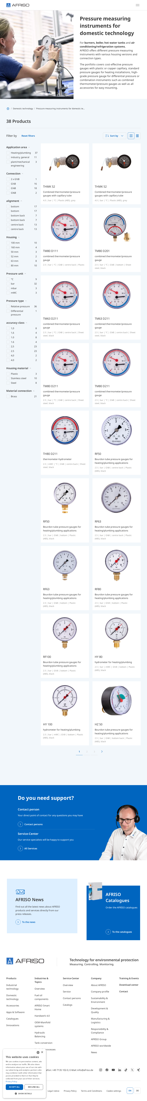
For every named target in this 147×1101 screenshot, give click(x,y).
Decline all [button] (34, 1087)
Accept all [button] (14, 1087)
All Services (30, 848)
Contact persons (33, 824)
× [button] (42, 1052)
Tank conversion (43, 1042)
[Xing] (138, 1070)
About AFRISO (98, 985)
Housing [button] (11, 237)
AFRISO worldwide (101, 1045)
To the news (28, 922)
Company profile (100, 991)
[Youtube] (113, 1070)
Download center (128, 984)
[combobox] (114, 135)
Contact (123, 991)
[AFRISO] (17, 5)
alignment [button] (12, 201)
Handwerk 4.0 (42, 1015)
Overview (40, 988)
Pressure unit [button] (14, 273)
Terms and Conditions (91, 1090)
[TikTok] (126, 1070)
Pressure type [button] (15, 300)
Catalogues (12, 1018)
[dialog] (24, 1073)
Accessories (12, 1005)
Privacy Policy (70, 1090)
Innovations (12, 1025)
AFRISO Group (99, 1039)
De (137, 1090)
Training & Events (129, 978)
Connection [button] (13, 173)
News (94, 1052)
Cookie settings (114, 1090)
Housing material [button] (17, 368)
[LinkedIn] (119, 1070)
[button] (24, 1093)
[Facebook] (107, 1070)
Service (67, 991)
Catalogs (67, 1004)
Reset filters (28, 135)
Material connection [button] (19, 390)
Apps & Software (15, 1012)
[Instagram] (100, 1070)
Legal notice (53, 1090)
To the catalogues (122, 931)
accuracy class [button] (15, 322)
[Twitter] (132, 1070)
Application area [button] (16, 147)
